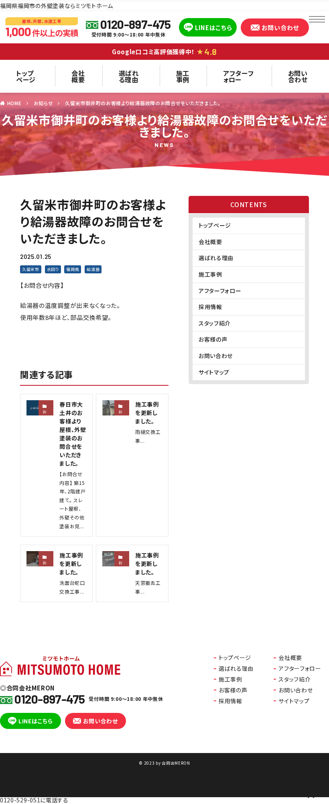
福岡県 (72, 269)
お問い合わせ (280, 27)
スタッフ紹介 (215, 323)
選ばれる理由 (129, 76)
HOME (14, 103)
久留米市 (30, 269)
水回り (53, 269)
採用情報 (210, 307)
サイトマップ (214, 372)
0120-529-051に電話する (34, 800)
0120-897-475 (135, 24)
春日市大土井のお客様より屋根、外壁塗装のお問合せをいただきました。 (72, 433)
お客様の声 (213, 339)
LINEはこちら (213, 27)
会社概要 (78, 76)
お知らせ (43, 103)
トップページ (26, 76)
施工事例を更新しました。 (147, 412)
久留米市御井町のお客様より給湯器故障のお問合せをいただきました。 (142, 103)
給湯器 (93, 269)
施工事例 (182, 76)
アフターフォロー (238, 76)
